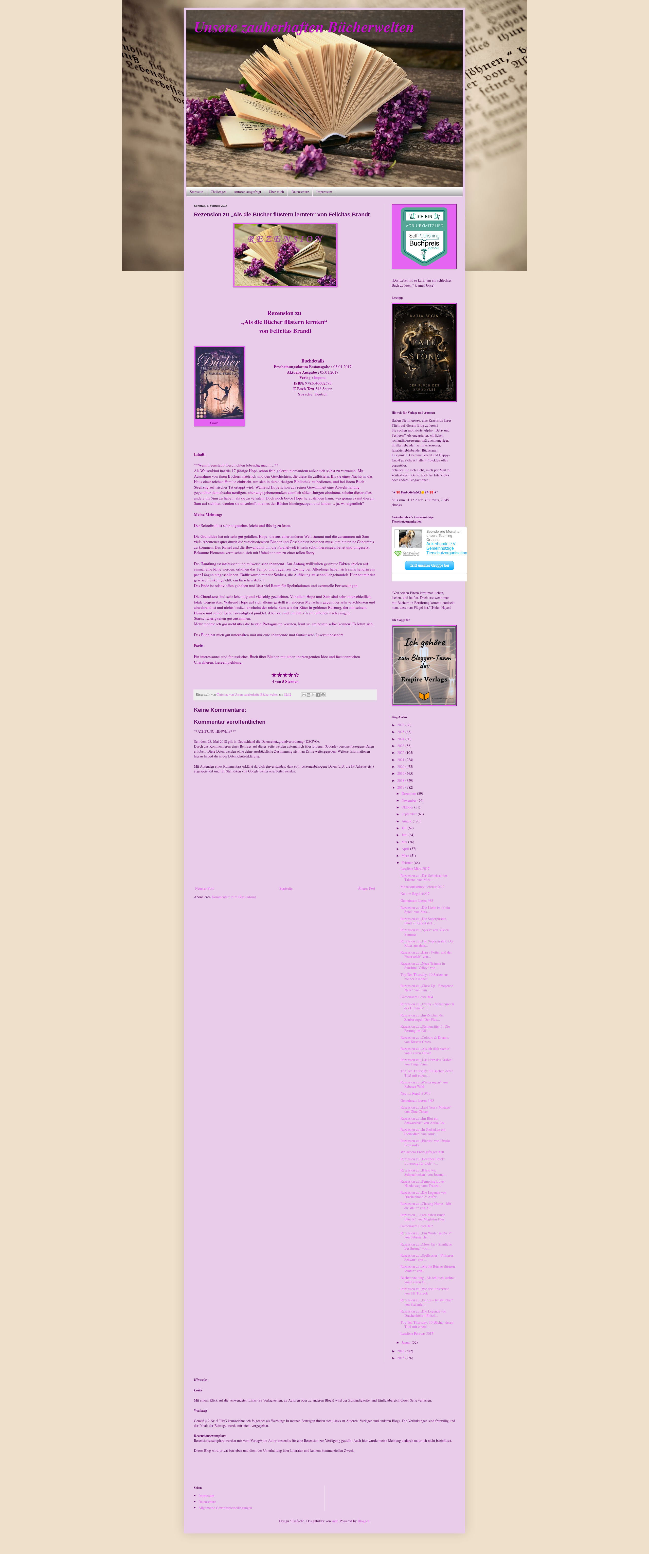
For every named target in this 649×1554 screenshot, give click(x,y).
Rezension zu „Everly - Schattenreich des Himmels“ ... (427, 1006)
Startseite (196, 191)
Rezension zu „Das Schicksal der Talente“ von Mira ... (424, 877)
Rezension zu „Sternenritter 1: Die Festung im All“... (425, 1028)
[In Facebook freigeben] (318, 694)
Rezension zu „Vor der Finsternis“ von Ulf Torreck (425, 1291)
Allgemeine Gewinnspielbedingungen (225, 1507)
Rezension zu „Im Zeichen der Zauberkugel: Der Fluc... (422, 1017)
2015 (401, 1357)
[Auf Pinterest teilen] (323, 694)
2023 (401, 745)
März (406, 855)
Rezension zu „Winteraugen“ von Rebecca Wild (424, 1084)
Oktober (408, 807)
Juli (405, 827)
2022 (401, 752)
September (410, 813)
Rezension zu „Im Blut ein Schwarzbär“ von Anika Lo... (424, 1120)
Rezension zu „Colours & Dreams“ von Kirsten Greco (425, 1039)
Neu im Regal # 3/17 (415, 1093)
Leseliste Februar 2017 (417, 1333)
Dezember (409, 793)
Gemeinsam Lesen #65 (417, 900)
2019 (401, 773)
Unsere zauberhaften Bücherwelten (304, 26)
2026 (401, 724)
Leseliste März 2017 (415, 868)
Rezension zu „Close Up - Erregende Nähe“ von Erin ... (427, 987)
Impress (224, 423)
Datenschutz (300, 191)
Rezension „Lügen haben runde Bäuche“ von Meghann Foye (423, 1216)
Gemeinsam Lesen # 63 (417, 1100)
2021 (401, 759)
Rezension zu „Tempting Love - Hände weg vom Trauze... (423, 1183)
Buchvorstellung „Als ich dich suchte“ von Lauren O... (428, 1279)
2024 (401, 738)
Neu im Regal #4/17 (415, 893)
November (410, 800)
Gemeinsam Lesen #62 (417, 1225)
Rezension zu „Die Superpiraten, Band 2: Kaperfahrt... (424, 920)
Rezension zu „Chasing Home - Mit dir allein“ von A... (426, 1205)
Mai (405, 841)
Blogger (363, 1520)
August (407, 821)
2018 (401, 780)
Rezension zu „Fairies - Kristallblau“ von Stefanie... (427, 1302)
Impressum (324, 191)
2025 (401, 731)
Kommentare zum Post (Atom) (234, 896)
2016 (401, 1351)
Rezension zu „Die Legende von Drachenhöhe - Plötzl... (423, 1313)
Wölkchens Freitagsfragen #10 (422, 1151)
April (406, 848)
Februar (408, 862)
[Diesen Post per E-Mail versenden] (303, 694)
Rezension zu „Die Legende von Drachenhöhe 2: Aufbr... (423, 1194)
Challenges (218, 191)
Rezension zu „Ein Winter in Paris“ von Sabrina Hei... (426, 1235)
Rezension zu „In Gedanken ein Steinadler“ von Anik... (423, 1131)
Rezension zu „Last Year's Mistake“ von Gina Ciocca (426, 1109)
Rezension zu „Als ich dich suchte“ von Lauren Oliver (425, 1050)
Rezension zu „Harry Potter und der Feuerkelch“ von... (426, 954)
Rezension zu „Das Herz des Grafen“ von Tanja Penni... (427, 1061)
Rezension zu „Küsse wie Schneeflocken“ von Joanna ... (424, 1172)
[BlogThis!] (308, 694)
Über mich (276, 191)
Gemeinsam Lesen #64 (417, 996)
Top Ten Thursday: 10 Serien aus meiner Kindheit (424, 976)
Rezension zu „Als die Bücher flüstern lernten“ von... (428, 1268)
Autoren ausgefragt (247, 191)
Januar (407, 1342)
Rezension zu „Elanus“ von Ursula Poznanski (425, 1142)
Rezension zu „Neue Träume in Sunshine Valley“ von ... (423, 965)
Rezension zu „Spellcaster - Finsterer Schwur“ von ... (427, 1257)
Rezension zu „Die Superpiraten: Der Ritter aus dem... (427, 943)
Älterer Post (366, 888)
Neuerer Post (204, 888)
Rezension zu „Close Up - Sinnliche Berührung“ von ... (426, 1246)
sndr (335, 1520)
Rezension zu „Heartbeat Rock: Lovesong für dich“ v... (423, 1161)
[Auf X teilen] (313, 694)
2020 (401, 766)
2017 (401, 787)
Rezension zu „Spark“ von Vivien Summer (425, 932)
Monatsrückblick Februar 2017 (423, 886)
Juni (405, 834)
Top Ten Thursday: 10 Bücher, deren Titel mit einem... (427, 1073)
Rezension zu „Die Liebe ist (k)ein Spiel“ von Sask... (425, 909)
